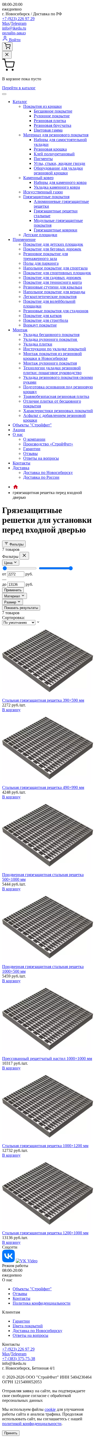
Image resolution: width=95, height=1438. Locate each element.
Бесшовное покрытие (53, 111)
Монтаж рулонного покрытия (50, 363)
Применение (24, 239)
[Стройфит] (15, 487)
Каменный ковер (38, 177)
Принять (10, 1433)
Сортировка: (13, 617)
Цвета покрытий (28, 1326)
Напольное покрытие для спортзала (55, 268)
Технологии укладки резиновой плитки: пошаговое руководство (52, 370)
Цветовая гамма (48, 130)
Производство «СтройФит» (48, 444)
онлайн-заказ (14, 33)
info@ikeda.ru (14, 28)
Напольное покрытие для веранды (54, 292)
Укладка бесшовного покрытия (51, 334)
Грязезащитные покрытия (46, 196)
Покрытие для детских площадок (53, 244)
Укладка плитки (37, 344)
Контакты (21, 463)
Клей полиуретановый (54, 154)
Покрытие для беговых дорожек (52, 249)
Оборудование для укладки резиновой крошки (58, 170)
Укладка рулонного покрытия (50, 339)
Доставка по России (41, 477)
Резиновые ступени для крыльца (52, 287)
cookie (50, 1409)
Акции (19, 429)
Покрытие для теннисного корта (52, 282)
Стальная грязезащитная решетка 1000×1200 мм (45, 1145)
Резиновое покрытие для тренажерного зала (45, 256)
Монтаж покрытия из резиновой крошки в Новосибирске (52, 356)
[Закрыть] (7, 55)
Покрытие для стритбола (45, 320)
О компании (34, 439)
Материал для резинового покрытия (55, 135)
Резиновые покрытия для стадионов (55, 311)
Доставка (21, 468)
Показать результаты (21, 608)
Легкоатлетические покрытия (50, 296)
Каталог (20, 101)
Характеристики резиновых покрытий (58, 410)
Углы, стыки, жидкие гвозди (59, 163)
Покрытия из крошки (42, 106)
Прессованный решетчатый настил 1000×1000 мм (47, 1058)
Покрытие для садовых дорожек (52, 277)
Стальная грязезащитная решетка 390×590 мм (43, 700)
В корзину (11, 710)
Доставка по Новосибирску (48, 472)
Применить (13, 590)
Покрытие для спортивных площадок (57, 273)
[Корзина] (7, 46)
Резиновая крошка (50, 149)
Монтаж (20, 330)
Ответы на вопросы (41, 458)
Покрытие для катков (42, 315)
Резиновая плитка (50, 120)
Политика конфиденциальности (41, 1303)
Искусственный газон (43, 192)
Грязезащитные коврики (55, 230)
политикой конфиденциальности (31, 1423)
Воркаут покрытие (40, 325)
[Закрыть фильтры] (24, 556)
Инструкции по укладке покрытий (54, 349)
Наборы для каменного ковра (60, 182)
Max (6, 23)
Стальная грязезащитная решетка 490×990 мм (43, 787)
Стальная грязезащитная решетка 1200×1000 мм (45, 1233)
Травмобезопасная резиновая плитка (56, 396)
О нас (18, 434)
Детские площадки (40, 234)
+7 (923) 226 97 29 (18, 18)
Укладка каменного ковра (57, 187)
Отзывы (30, 453)
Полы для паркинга (41, 263)
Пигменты (43, 158)
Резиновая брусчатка (52, 125)
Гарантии (31, 448)
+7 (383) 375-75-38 (18, 1358)
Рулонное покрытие (52, 116)
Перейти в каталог (19, 88)
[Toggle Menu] (4, 94)
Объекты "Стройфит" (32, 425)
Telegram (18, 23)
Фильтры (15, 544)
